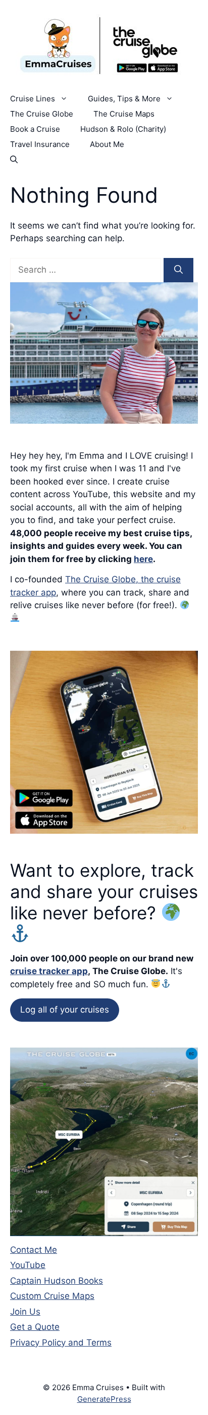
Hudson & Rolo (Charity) (123, 129)
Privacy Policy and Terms (61, 1342)
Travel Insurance (40, 144)
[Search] (178, 270)
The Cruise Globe (41, 114)
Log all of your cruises (64, 1009)
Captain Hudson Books (56, 1281)
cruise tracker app (49, 971)
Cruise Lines (32, 98)
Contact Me (33, 1250)
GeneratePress (104, 1399)
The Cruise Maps (123, 114)
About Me (107, 144)
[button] (14, 159)
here (143, 559)
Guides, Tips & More (124, 98)
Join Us (25, 1312)
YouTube (27, 1265)
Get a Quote (35, 1327)
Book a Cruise (35, 129)
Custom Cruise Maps (52, 1296)
